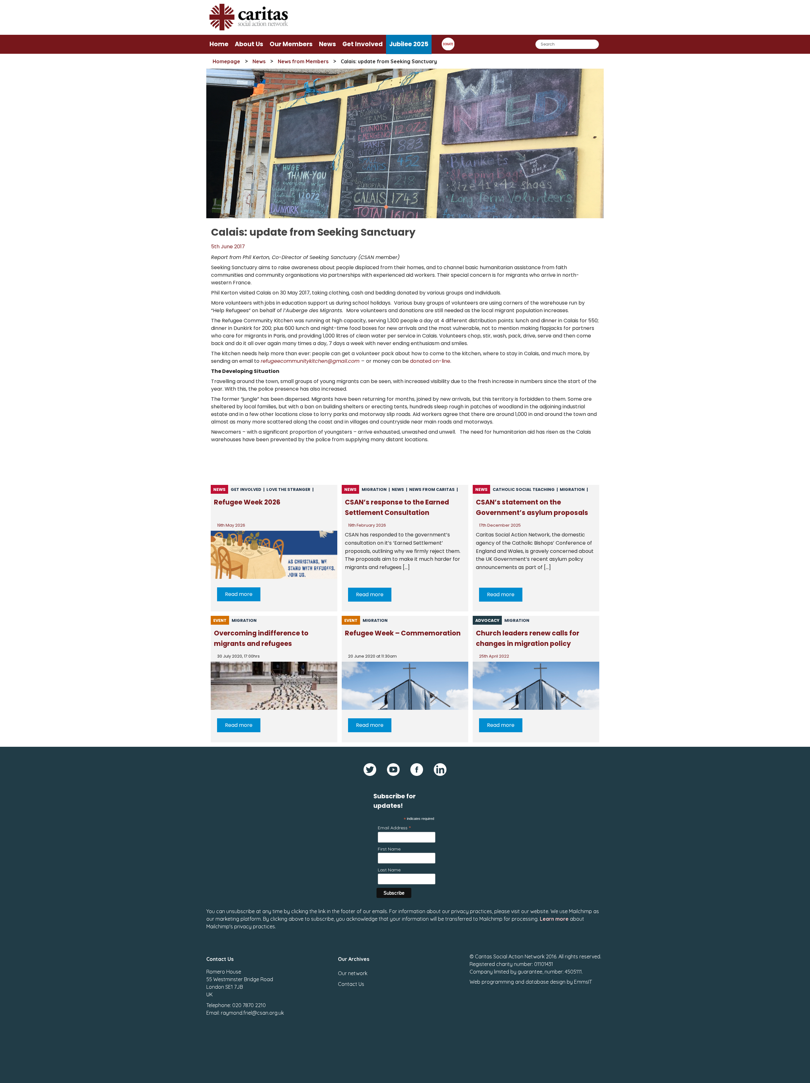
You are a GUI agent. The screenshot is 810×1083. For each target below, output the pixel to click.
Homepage (226, 61)
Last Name (389, 870)
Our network (352, 973)
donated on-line (430, 361)
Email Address (394, 827)
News (327, 44)
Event (220, 620)
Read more (238, 594)
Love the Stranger (288, 489)
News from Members (303, 61)
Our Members (291, 44)
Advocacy (487, 620)
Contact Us (351, 984)
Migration (374, 489)
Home (218, 44)
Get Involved (362, 44)
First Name (389, 849)
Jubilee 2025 (408, 44)
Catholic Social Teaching (524, 489)
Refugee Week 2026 (247, 502)
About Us (249, 44)
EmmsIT (583, 982)
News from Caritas (432, 489)
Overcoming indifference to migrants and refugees (261, 638)
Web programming (492, 982)
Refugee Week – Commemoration (403, 633)
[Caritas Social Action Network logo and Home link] (249, 28)
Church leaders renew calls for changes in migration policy (527, 638)
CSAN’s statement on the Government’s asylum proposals (532, 507)
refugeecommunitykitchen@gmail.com (310, 361)
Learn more (554, 919)
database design (545, 982)
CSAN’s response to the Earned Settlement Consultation (397, 507)
